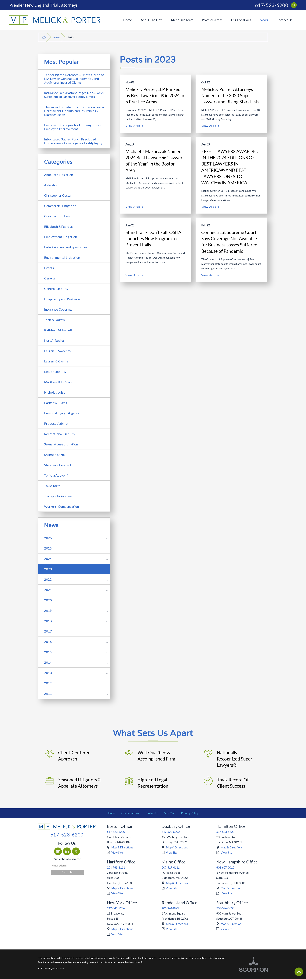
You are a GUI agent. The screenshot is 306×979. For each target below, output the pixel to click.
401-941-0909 (170, 908)
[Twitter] (76, 851)
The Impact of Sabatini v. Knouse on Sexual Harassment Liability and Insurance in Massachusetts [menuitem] (74, 111)
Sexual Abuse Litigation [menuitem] (61, 444)
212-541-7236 (116, 908)
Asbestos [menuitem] (51, 185)
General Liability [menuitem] (56, 288)
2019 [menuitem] (48, 610)
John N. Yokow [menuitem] (54, 320)
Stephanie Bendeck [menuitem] (58, 465)
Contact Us (284, 20)
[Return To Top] (299, 972)
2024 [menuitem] (48, 559)
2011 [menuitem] (48, 693)
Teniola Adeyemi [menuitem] (56, 475)
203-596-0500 (225, 908)
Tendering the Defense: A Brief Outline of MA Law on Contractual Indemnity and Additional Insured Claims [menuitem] (74, 78)
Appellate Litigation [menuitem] (58, 175)
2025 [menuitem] (48, 548)
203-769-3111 (116, 867)
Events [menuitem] (49, 268)
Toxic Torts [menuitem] (52, 486)
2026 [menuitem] (48, 538)
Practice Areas (212, 20)
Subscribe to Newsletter (67, 858)
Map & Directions (122, 847)
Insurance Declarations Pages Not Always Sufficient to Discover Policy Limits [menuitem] (74, 94)
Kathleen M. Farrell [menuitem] (58, 330)
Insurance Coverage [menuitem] (58, 309)
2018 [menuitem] (48, 621)
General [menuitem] (50, 278)
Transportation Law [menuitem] (58, 496)
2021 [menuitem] (48, 590)
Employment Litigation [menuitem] (60, 237)
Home (127, 20)
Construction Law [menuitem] (57, 216)
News (264, 20)
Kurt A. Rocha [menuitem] (54, 340)
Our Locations (241, 20)
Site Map (169, 813)
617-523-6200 (271, 5)
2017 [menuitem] (48, 631)
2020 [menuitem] (48, 600)
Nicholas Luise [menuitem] (54, 392)
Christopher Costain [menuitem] (58, 195)
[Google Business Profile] (58, 851)
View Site (117, 852)
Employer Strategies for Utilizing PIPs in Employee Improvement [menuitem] (73, 127)
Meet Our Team (182, 20)
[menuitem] (127, 20)
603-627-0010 (225, 867)
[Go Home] (44, 37)
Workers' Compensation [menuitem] (61, 506)
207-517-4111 (170, 867)
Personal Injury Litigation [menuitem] (62, 413)
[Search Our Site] (294, 5)
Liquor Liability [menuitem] (55, 371)
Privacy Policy (189, 813)
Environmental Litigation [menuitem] (62, 257)
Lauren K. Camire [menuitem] (56, 361)
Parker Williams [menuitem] (55, 403)
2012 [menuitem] (48, 683)
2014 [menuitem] (48, 662)
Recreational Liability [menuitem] (59, 434)
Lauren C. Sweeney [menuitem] (57, 351)
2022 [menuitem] (48, 579)
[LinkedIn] (67, 851)
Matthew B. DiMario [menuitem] (58, 382)
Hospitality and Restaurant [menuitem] (63, 299)
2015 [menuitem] (48, 652)
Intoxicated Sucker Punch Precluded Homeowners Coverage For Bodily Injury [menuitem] (73, 141)
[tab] (107, 537)
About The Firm (151, 20)
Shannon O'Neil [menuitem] (55, 454)
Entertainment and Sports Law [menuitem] (65, 247)
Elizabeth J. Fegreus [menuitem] (58, 226)
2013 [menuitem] (48, 673)
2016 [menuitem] (48, 642)
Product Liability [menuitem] (56, 423)
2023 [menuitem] (48, 569)
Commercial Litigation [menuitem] (60, 206)
